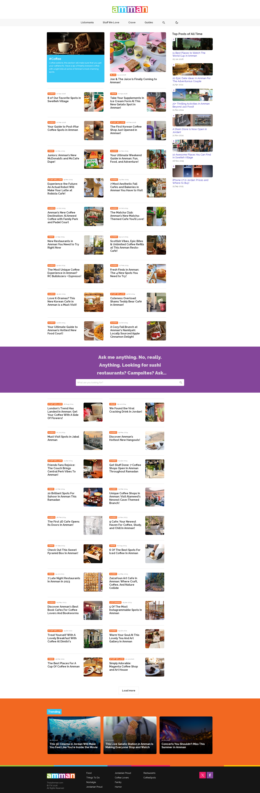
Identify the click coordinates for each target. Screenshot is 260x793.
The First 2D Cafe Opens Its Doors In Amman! (63, 523)
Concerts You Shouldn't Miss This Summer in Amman (183, 745)
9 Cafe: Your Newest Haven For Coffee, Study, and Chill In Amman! (125, 525)
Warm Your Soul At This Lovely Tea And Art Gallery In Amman (124, 638)
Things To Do (93, 777)
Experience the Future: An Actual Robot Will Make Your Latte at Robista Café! (63, 188)
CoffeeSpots (149, 777)
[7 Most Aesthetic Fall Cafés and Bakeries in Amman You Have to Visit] (156, 187)
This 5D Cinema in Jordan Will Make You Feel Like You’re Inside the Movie (74, 745)
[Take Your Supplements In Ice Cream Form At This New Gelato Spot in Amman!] (156, 101)
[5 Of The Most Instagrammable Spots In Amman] (154, 610)
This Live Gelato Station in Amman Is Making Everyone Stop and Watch (129, 745)
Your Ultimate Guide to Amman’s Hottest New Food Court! (63, 330)
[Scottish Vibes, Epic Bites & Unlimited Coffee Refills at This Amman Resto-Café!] (156, 245)
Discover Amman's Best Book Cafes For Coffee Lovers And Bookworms (63, 610)
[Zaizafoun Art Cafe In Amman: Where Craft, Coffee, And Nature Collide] (154, 582)
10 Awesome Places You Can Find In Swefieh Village (192, 156)
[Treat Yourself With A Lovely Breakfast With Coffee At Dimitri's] (93, 638)
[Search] (180, 382)
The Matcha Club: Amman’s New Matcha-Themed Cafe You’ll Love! (127, 216)
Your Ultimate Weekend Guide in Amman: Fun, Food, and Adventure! (126, 158)
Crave (132, 22)
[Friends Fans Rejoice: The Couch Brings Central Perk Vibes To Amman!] (93, 468)
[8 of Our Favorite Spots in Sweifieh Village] (93, 101)
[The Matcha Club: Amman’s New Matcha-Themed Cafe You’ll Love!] (156, 216)
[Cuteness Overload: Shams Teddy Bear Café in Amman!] (156, 302)
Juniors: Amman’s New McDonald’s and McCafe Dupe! (63, 158)
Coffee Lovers (122, 777)
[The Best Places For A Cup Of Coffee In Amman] (93, 667)
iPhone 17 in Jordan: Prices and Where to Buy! (190, 181)
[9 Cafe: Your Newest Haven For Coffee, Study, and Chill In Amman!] (154, 525)
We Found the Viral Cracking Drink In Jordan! (125, 410)
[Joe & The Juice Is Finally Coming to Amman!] (138, 52)
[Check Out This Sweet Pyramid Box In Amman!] (93, 553)
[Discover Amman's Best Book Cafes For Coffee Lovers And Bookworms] (93, 610)
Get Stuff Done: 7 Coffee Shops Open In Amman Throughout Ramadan (125, 468)
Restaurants (149, 773)
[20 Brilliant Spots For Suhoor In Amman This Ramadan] (93, 497)
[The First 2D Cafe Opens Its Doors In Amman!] (93, 525)
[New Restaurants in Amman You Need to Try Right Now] (93, 245)
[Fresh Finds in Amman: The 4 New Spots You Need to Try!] (156, 273)
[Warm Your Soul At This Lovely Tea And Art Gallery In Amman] (154, 638)
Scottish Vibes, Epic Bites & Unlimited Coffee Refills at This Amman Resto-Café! (127, 245)
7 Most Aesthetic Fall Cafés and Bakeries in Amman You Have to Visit (126, 187)
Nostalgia (91, 782)
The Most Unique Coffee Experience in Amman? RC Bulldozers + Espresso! (64, 273)
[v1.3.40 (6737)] (61, 776)
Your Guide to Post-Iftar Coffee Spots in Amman (63, 128)
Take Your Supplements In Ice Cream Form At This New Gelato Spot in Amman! (127, 102)
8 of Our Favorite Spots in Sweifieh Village (64, 99)
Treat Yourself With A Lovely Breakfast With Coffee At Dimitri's (62, 638)
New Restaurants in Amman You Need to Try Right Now (63, 244)
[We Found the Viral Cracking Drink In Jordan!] (154, 412)
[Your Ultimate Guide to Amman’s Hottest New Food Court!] (93, 330)
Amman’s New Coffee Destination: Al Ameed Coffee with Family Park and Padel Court (63, 217)
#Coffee (55, 59)
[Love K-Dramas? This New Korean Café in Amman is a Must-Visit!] (93, 302)
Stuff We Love (111, 22)
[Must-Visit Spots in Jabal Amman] (93, 440)
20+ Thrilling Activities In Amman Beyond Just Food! (191, 105)
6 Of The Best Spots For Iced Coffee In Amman (124, 551)
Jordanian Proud (94, 787)
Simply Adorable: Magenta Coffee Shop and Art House (123, 666)
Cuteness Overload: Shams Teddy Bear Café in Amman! (126, 301)
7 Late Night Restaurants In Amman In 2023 (64, 580)
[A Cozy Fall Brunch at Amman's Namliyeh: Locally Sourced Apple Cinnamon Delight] (156, 330)
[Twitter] (202, 775)
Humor (118, 787)
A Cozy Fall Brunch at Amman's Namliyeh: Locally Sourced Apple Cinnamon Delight (125, 331)
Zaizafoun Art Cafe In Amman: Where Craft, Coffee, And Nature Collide (123, 583)
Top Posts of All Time (187, 34)
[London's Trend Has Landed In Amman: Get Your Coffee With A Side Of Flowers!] (93, 412)
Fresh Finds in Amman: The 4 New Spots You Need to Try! (124, 273)
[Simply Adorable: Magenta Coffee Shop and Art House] (154, 667)
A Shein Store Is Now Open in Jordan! (190, 131)
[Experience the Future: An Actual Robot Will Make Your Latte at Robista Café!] (93, 187)
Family (118, 782)
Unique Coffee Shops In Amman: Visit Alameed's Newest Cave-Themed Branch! (125, 498)
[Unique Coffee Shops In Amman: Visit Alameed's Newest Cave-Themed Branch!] (154, 497)
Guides (149, 22)
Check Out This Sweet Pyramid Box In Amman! (63, 551)
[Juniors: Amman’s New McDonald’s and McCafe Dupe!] (93, 159)
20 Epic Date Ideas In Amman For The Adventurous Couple (192, 80)
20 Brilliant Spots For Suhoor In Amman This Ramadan (62, 496)
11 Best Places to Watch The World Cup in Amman (189, 54)
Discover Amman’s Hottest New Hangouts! (124, 438)
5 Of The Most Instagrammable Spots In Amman (125, 610)
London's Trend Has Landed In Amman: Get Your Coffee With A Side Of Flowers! (63, 413)
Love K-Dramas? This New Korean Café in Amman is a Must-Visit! (62, 301)
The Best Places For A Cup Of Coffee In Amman (64, 665)
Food (89, 773)
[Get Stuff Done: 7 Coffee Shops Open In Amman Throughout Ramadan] (154, 468)
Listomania (87, 22)
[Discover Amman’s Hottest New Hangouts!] (154, 440)
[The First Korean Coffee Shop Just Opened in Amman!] (156, 130)
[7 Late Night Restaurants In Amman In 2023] (93, 582)
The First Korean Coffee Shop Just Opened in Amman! (126, 130)
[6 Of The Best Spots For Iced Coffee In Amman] (154, 553)
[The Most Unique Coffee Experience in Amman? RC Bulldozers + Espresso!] (93, 273)
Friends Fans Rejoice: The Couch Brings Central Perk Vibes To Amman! (62, 469)
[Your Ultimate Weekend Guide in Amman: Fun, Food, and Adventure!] (156, 159)
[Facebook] (210, 775)
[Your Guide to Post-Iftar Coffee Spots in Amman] (93, 130)
